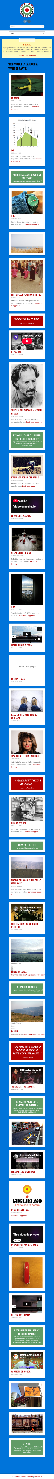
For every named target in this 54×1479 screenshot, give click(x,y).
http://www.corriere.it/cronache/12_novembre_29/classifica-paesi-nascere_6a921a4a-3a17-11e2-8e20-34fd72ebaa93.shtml (32, 1110)
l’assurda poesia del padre (25, 477)
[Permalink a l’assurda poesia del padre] (27, 465)
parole (14, 1031)
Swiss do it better (27, 845)
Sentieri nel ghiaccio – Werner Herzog (27, 412)
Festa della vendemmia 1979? (26, 295)
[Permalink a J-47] (27, 589)
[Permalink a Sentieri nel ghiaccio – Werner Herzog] (27, 386)
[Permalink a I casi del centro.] (27, 1195)
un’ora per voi (18, 823)
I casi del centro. (20, 1209)
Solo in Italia (18, 679)
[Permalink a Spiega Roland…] (27, 951)
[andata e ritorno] (27, 17)
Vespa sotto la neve (21, 553)
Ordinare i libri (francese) (27, 55)
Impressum (38, 1472)
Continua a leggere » (31, 224)
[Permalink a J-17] (27, 202)
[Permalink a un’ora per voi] (27, 809)
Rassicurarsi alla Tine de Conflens (24, 716)
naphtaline (16, 1472)
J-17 (13, 216)
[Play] (11, 965)
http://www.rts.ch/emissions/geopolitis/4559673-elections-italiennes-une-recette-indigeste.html (28, 443)
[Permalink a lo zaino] (27, 85)
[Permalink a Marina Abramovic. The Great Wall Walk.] (27, 867)
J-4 (12, 150)
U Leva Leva (17, 352)
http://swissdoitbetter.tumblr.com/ (27, 848)
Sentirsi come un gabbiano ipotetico (24, 926)
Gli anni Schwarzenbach (23, 1171)
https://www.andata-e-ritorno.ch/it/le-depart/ (27, 181)
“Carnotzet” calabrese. (23, 1086)
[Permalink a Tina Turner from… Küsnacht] (27, 742)
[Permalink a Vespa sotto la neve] (27, 539)
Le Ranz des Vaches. (21, 515)
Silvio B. (27, 1444)
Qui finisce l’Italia (20, 1315)
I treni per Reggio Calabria (24, 1245)
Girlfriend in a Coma (21, 645)
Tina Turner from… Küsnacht (25, 756)
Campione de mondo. (21, 1371)
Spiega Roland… (19, 972)
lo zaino (15, 98)
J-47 (13, 607)
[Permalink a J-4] (27, 134)
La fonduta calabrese (27, 987)
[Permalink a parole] (27, 1011)
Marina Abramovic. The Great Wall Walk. (26, 882)
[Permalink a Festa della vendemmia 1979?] (27, 276)
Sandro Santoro (27, 1472)
